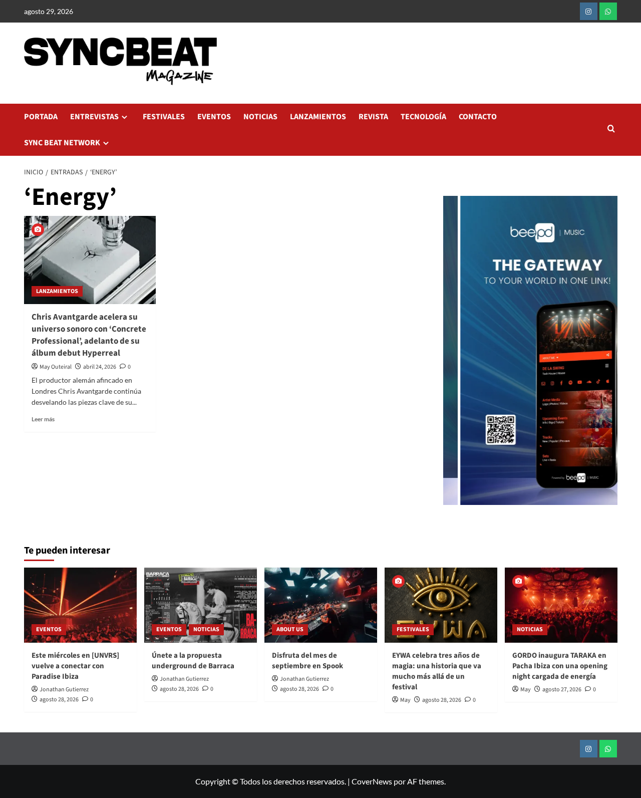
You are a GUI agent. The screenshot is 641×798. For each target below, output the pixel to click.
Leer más (43, 419)
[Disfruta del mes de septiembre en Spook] (320, 605)
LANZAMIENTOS (318, 116)
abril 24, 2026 (99, 367)
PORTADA (41, 116)
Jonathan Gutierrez (64, 689)
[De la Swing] (538, 350)
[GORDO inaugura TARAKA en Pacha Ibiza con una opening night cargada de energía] (561, 605)
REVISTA (373, 116)
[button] (611, 129)
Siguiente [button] (604, 355)
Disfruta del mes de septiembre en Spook (307, 660)
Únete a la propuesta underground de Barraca (193, 660)
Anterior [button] (455, 355)
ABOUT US (289, 629)
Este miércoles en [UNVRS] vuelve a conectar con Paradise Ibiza (75, 666)
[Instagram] (588, 11)
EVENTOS (214, 116)
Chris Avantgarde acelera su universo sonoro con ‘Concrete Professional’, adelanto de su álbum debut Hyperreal (89, 335)
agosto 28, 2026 (59, 699)
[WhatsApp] (608, 11)
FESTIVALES (164, 116)
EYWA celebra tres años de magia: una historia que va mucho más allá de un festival (436, 671)
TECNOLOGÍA (423, 116)
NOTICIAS (260, 116)
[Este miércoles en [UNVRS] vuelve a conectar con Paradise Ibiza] (80, 605)
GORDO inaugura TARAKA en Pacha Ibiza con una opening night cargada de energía (559, 666)
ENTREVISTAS (94, 116)
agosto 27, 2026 (561, 689)
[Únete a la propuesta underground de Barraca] (200, 605)
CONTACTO (478, 116)
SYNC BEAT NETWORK (62, 142)
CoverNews (372, 781)
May (405, 700)
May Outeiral (56, 367)
